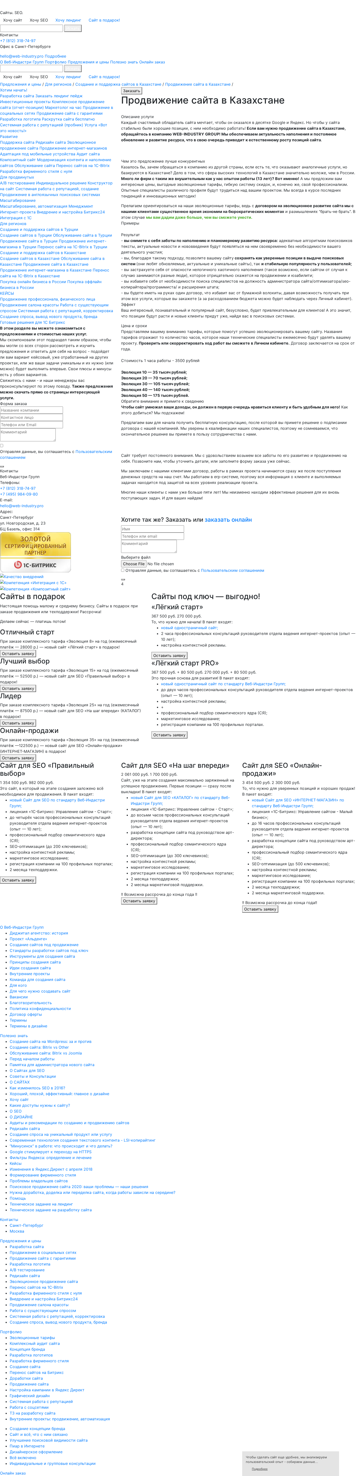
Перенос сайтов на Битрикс (37, 1372)
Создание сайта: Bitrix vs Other (39, 1047)
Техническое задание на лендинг (41, 1204)
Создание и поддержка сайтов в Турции (39, 229)
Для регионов (58, 84)
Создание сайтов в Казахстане (30, 258)
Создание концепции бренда (37, 1428)
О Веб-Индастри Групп (22, 62)
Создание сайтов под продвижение (44, 944)
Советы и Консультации (33, 1076)
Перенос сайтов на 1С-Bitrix (83, 165)
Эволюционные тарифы (32, 1337)
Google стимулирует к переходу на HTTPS (51, 1151)
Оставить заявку (18, 653)
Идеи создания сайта (30, 967)
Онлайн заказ (152, 62)
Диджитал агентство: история (39, 933)
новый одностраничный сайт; (189, 627)
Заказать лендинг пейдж (59, 95)
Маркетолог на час (63, 107)
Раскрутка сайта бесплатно (68, 119)
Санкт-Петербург (26, 1225)
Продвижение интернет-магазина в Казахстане (46, 270)
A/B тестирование (17, 183)
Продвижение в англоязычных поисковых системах (50, 194)
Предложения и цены (88, 62)
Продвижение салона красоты (29, 304)
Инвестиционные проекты (25, 101)
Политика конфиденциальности (40, 1008)
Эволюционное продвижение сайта (44, 1281)
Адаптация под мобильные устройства (37, 153)
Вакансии (19, 996)
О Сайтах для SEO (27, 1070)
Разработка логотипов (31, 1355)
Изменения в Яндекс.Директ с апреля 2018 (51, 1169)
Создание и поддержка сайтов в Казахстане (118, 84)
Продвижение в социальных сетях (43, 1252)
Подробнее (55, 56)
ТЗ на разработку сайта (32, 1413)
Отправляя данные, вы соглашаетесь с (194, 570)
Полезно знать (124, 62)
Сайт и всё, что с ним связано (39, 1434)
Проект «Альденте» (28, 938)
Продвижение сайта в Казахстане (198, 84)
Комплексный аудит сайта (35, 1343)
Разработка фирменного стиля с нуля (36, 171)
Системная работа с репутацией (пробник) (41, 124)
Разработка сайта (17, 95)
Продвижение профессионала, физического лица (47, 299)
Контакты (9, 1219)
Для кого (18, 985)
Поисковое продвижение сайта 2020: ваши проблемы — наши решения (79, 1186)
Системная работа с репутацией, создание (57, 188)
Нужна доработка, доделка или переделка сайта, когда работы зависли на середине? (92, 1192)
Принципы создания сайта (35, 962)
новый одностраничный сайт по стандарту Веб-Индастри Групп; (223, 683)
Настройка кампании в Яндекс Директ (47, 1389)
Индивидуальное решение (61, 183)
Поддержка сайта (17, 142)
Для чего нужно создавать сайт (40, 991)
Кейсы (16, 1163)
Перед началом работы (32, 1058)
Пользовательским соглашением (232, 570)
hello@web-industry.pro (22, 56)
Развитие (9, 136)
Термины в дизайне (28, 1026)
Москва (17, 1231)
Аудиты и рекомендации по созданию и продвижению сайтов (69, 1122)
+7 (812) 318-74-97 (18, 40)
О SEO (16, 1111)
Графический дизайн (30, 1395)
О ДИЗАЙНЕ (21, 1117)
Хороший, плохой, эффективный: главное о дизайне (59, 1093)
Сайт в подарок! (104, 20)
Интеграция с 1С (16, 217)
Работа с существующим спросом (43, 1310)
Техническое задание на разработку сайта (51, 1209)
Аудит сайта (88, 153)
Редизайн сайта (51, 142)
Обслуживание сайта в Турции (82, 235)
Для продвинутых (17, 177)
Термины (18, 1020)
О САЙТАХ (20, 1082)
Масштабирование (18, 200)
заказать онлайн (228, 519)
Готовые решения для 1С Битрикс (32, 322)
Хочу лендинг (68, 20)
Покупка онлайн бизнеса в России (33, 281)
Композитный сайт (18, 159)
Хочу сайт (19, 1099)
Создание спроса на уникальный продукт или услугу (61, 1134)
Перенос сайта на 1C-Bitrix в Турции (72, 246)
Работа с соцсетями (29, 1407)
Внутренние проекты (30, 973)
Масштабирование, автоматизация (33, 206)
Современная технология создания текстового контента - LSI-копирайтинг (82, 1140)
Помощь (18, 1198)
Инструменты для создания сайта (42, 956)
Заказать (131, 90)
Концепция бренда (27, 1349)
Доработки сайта (26, 1378)
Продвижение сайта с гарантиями (70, 113)
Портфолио (56, 62)
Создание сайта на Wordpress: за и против (51, 1041)
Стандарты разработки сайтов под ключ (49, 950)
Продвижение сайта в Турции (29, 241)
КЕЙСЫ (7, 293)
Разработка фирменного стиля (39, 1360)
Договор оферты (26, 1014)
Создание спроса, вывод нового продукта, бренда (48, 316)
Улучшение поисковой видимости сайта (49, 1440)
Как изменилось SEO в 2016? (37, 1087)
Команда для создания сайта (37, 979)
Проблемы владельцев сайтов (39, 1180)
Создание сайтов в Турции (26, 235)
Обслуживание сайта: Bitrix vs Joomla (46, 1053)
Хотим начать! (13, 90)
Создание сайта (25, 1366)
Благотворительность (31, 1002)
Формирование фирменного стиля (43, 1175)
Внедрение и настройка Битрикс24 (71, 212)
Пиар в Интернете (27, 1446)
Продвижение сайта (29, 1384)
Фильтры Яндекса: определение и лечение (51, 1157)
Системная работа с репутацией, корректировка (65, 310)
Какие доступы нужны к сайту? (40, 1105)
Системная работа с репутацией (41, 1401)
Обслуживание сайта (35, 165)
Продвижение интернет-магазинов (73, 148)
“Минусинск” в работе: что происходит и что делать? (61, 1146)
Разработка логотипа (20, 119)
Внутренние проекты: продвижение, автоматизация (60, 1418)
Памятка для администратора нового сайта (52, 1064)
